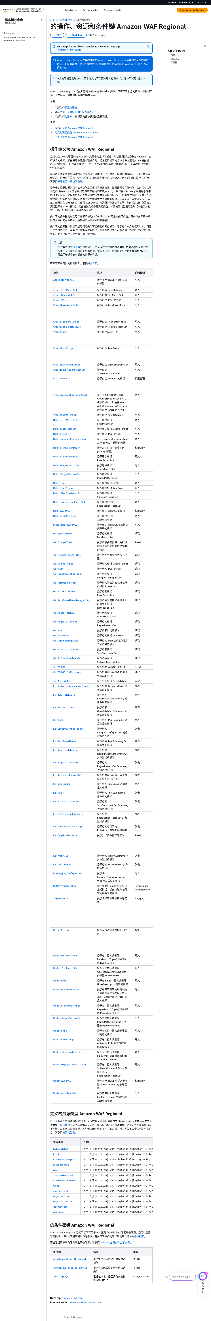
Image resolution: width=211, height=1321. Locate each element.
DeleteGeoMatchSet (64, 428)
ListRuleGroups (61, 783)
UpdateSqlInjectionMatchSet (69, 1064)
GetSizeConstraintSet (65, 649)
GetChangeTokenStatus (67, 554)
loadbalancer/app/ (63, 1159)
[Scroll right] (123, 10)
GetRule (57, 630)
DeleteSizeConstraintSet (67, 493)
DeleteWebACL (61, 510)
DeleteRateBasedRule (65, 456)
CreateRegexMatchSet (66, 321)
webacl (57, 1185)
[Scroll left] (62, 10)
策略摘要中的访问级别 (70, 181)
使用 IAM (69, 116)
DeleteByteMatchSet (65, 419)
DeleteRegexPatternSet (66, 474)
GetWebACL (60, 667)
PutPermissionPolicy (64, 885)
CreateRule (59, 331)
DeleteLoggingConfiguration (69, 438)
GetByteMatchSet (63, 533)
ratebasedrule (61, 1164)
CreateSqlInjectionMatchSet (69, 369)
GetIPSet (58, 568)
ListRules (58, 792)
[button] (69, 49)
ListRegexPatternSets (65, 762)
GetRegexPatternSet (65, 621)
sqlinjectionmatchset (65, 1180)
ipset (56, 1154)
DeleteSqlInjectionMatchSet (69, 501)
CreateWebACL (61, 378)
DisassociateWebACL (65, 524)
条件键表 (139, 1236)
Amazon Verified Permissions (85, 1302)
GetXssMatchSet (62, 680)
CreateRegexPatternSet (67, 326)
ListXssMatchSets (63, 864)
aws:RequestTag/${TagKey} (69, 1258)
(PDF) (63, 67)
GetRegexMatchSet (64, 612)
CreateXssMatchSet (64, 414)
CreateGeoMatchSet (64, 295)
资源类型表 (69, 1132)
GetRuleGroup (61, 635)
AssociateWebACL (63, 279)
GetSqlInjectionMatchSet (67, 658)
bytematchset (61, 1148)
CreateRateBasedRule (65, 305)
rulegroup (58, 1211)
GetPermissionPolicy (64, 582)
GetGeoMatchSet (63, 563)
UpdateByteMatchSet (65, 955)
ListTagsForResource (65, 835)
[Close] (148, 46)
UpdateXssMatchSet (65, 1093)
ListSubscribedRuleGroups (68, 826)
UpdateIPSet (60, 980)
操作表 (93, 263)
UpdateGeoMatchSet (65, 968)
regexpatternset (62, 1201)
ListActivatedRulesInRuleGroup (71, 686)
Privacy (67, 1317)
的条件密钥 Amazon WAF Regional (74, 136)
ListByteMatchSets (64, 694)
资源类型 (77, 247)
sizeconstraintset (63, 1175)
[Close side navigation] (42, 19)
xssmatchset (60, 1190)
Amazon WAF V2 (73, 1298)
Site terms (77, 1317)
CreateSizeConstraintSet (67, 364)
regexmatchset (62, 1196)
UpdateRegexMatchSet (66, 1005)
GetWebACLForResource (67, 672)
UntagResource (62, 930)
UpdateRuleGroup (63, 1039)
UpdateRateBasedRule (66, 989)
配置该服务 (71, 107)
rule (55, 1169)
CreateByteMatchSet (65, 289)
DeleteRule (59, 482)
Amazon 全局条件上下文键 (115, 1242)
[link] (83, 19)
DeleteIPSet (60, 433)
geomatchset (61, 1206)
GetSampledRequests (65, 640)
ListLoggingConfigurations (68, 728)
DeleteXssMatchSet (64, 515)
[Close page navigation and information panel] (205, 45)
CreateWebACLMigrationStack (70, 394)
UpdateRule (60, 1030)
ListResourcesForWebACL (67, 775)
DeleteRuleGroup (63, 488)
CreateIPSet (60, 300)
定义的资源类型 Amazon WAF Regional (76, 132)
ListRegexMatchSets (65, 750)
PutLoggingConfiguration (67, 873)
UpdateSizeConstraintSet (67, 1051)
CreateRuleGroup (63, 348)
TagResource (60, 898)
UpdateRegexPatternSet (67, 1018)
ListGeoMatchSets (63, 707)
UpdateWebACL (62, 1080)
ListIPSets (59, 719)
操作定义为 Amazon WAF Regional (74, 128)
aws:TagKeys (60, 1276)
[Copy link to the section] (48, 149)
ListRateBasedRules (64, 741)
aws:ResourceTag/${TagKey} (70, 1267)
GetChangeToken (63, 542)
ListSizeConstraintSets (66, 801)
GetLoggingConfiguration (67, 573)
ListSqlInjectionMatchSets (68, 814)
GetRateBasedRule (64, 591)
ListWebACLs (60, 855)
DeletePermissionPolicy (66, 447)
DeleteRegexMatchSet (66, 465)
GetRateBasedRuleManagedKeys (72, 600)
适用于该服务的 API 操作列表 (76, 112)
